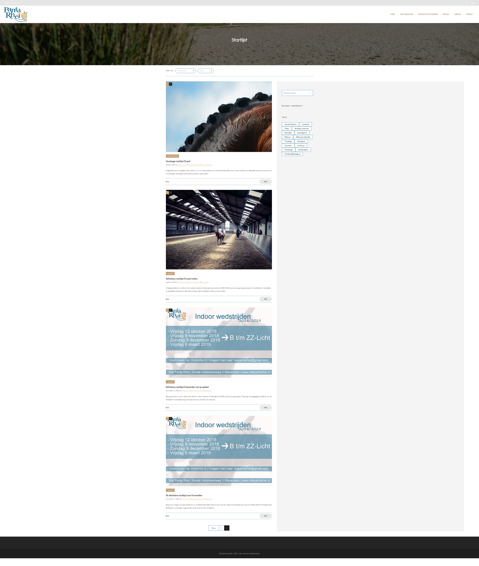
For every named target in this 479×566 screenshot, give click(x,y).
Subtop (288, 137)
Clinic (287, 128)
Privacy (469, 14)
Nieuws (446, 14)
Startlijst (288, 133)
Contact (457, 14)
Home (393, 14)
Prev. (214, 528)
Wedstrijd (289, 150)
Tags (202, 71)
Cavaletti (305, 124)
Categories (181, 71)
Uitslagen (301, 141)
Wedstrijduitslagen (292, 154)
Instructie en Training (428, 14)
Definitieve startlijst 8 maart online (181, 278)
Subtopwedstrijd (303, 137)
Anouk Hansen (290, 124)
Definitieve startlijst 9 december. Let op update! (187, 387)
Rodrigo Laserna (302, 128)
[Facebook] (467, 2)
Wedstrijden (303, 150)
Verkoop (301, 145)
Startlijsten (302, 133)
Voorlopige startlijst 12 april (178, 161)
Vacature (288, 145)
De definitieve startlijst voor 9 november (184, 495)
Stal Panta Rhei (406, 14)
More (167, 182)
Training (288, 141)
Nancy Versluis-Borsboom (188, 165)
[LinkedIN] (472, 2)
